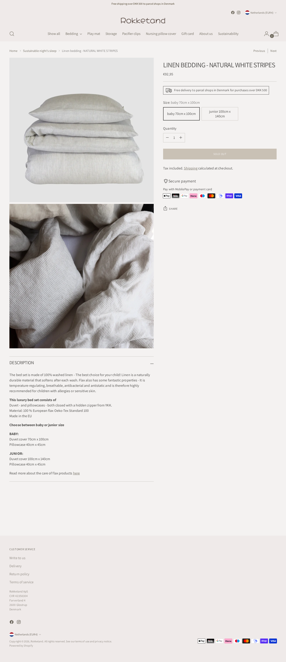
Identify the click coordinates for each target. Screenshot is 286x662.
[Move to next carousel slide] (273, 520)
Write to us (17, 558)
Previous (259, 51)
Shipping (191, 168)
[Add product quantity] (181, 137)
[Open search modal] (11, 33)
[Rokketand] (143, 21)
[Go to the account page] (264, 33)
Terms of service (21, 582)
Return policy (19, 574)
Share (173, 209)
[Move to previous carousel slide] (262, 520)
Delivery (15, 566)
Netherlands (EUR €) (261, 13)
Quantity (169, 128)
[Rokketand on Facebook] (233, 13)
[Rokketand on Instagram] (239, 13)
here (76, 473)
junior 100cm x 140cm (220, 113)
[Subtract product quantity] (167, 137)
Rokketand (37, 641)
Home (13, 51)
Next (273, 51)
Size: (181, 102)
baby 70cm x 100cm (181, 113)
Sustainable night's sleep (40, 51)
